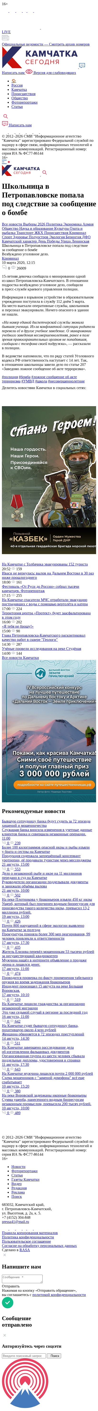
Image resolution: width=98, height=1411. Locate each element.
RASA (25, 1250)
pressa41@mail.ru (15, 1222)
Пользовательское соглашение (26, 1241)
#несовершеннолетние (66, 381)
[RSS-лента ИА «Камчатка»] (42, 132)
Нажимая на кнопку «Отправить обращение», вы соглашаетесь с (44, 1292)
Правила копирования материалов (30, 1233)
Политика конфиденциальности (28, 1237)
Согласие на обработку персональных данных (39, 1246)
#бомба (24, 377)
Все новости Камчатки (20, 658)
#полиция (10, 377)
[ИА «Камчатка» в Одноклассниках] (25, 11)
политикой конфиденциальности (59, 1295)
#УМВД (27, 381)
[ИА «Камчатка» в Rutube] (30, 11)
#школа (41, 381)
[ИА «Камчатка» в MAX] (5, 11)
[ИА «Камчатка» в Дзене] (36, 132)
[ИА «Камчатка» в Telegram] (12, 11)
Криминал (10, 258)
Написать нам (20, 125)
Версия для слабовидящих (54, 73)
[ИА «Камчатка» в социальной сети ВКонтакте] (19, 11)
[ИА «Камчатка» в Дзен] (37, 11)
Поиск (54, 1356)
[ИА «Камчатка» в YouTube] (23, 132)
